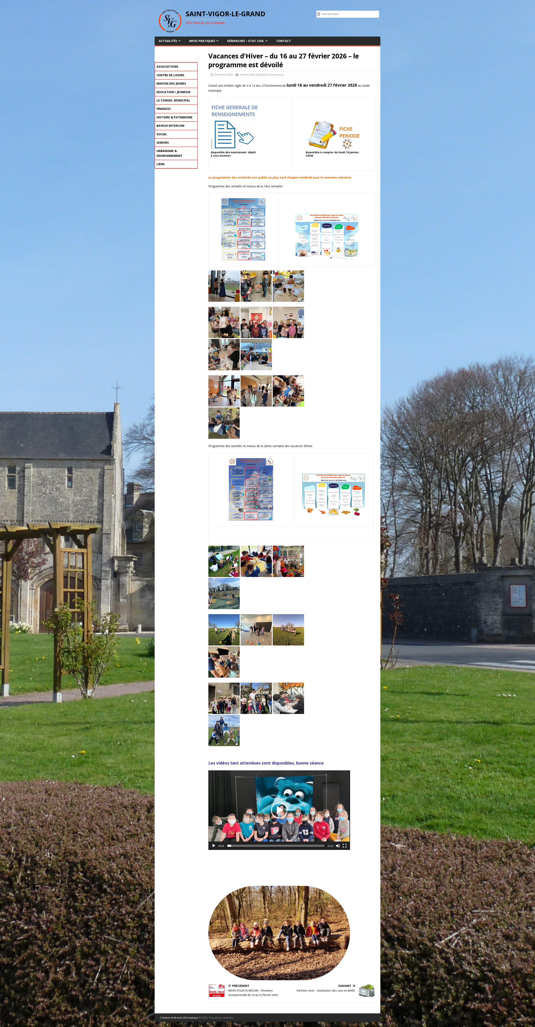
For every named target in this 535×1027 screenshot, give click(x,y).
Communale (247, 74)
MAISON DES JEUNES (171, 83)
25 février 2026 (223, 74)
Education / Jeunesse (174, 92)
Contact (283, 41)
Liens (161, 164)
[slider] (275, 846)
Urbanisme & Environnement (169, 153)
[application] (279, 810)
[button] (279, 810)
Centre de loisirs (170, 75)
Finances (164, 109)
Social (162, 134)
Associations (167, 66)
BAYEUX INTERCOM (170, 126)
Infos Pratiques (202, 41)
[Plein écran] (345, 846)
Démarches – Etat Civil (245, 41)
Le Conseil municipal (173, 100)
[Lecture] (214, 846)
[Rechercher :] (347, 13)
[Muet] (338, 846)
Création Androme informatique (179, 1017)
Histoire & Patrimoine (174, 117)
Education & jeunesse (270, 74)
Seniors (163, 143)
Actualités (168, 41)
